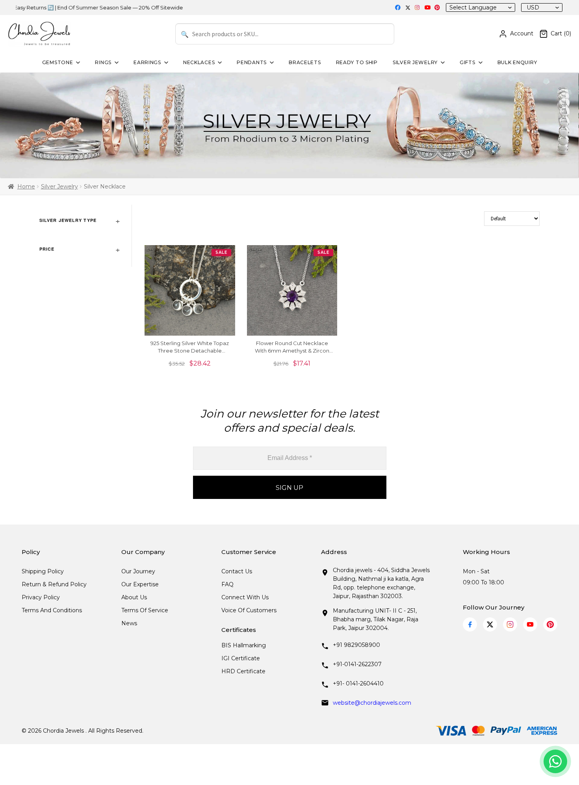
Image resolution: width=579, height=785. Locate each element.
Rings (103, 62)
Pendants (252, 62)
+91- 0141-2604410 (358, 683)
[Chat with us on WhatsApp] (555, 761)
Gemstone (57, 62)
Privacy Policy (41, 597)
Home (26, 186)
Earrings (147, 62)
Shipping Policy (43, 571)
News (129, 623)
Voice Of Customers (249, 610)
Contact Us (236, 571)
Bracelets (305, 62)
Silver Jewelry (415, 62)
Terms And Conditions (52, 610)
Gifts (467, 62)
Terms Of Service (144, 610)
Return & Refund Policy (54, 584)
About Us (134, 597)
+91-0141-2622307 (357, 664)
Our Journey (138, 571)
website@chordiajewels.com (372, 702)
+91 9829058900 (356, 644)
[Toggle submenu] (77, 62)
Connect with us (245, 597)
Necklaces (199, 62)
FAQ (227, 584)
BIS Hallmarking (243, 645)
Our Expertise (140, 584)
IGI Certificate (240, 658)
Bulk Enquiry (517, 62)
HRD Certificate (243, 671)
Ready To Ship (357, 62)
